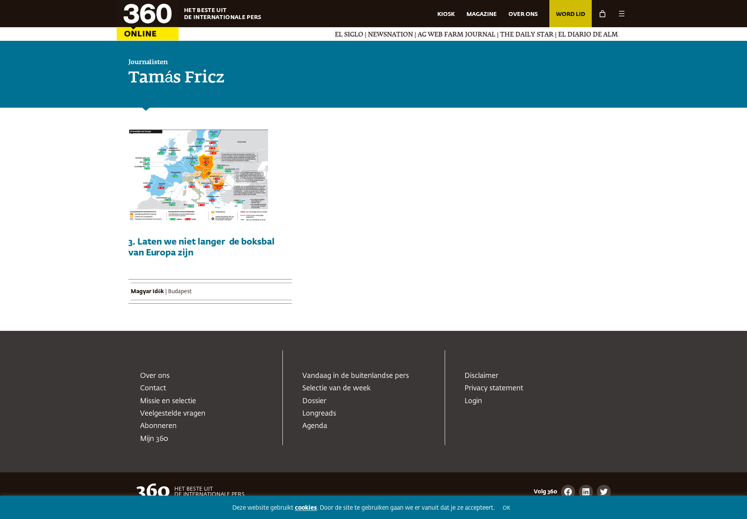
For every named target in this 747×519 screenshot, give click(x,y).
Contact (153, 388)
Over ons (155, 375)
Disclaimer (481, 375)
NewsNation (378, 35)
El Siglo (337, 35)
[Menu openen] (621, 13)
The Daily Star (515, 35)
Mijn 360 (154, 438)
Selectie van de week (336, 388)
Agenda (314, 426)
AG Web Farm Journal (445, 35)
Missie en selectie (168, 401)
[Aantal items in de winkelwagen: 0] (602, 14)
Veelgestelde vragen (172, 413)
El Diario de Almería (583, 35)
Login (473, 401)
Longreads (319, 413)
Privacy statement (494, 388)
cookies (306, 508)
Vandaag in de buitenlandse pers (355, 375)
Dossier (314, 401)
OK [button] (506, 508)
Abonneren (158, 426)
